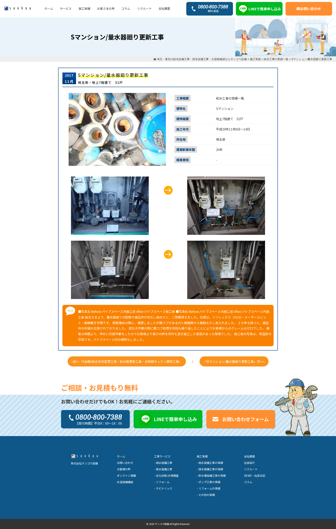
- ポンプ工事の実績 (208, 482)
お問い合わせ (125, 463)
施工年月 (182, 129)
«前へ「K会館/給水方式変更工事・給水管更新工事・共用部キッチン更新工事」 (127, 361)
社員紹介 (249, 463)
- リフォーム (162, 482)
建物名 (181, 108)
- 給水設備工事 (163, 463)
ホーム (48, 8)
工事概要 (182, 98)
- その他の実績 (206, 495)
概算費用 (182, 159)
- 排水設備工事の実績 (210, 469)
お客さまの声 (106, 8)
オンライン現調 (126, 475)
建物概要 (182, 118)
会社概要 (164, 8)
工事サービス (162, 456)
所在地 (181, 139)
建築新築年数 (185, 149)
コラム (125, 8)
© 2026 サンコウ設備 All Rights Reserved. (168, 524)
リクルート (144, 8)
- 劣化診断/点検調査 (166, 475)
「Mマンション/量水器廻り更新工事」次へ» (234, 361)
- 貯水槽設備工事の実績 (211, 475)
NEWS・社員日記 (254, 475)
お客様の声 (123, 469)
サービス (66, 8)
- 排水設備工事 (163, 469)
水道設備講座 (125, 482)
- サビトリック (163, 488)
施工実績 (84, 8)
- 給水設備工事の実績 (210, 463)
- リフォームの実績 (208, 488)
